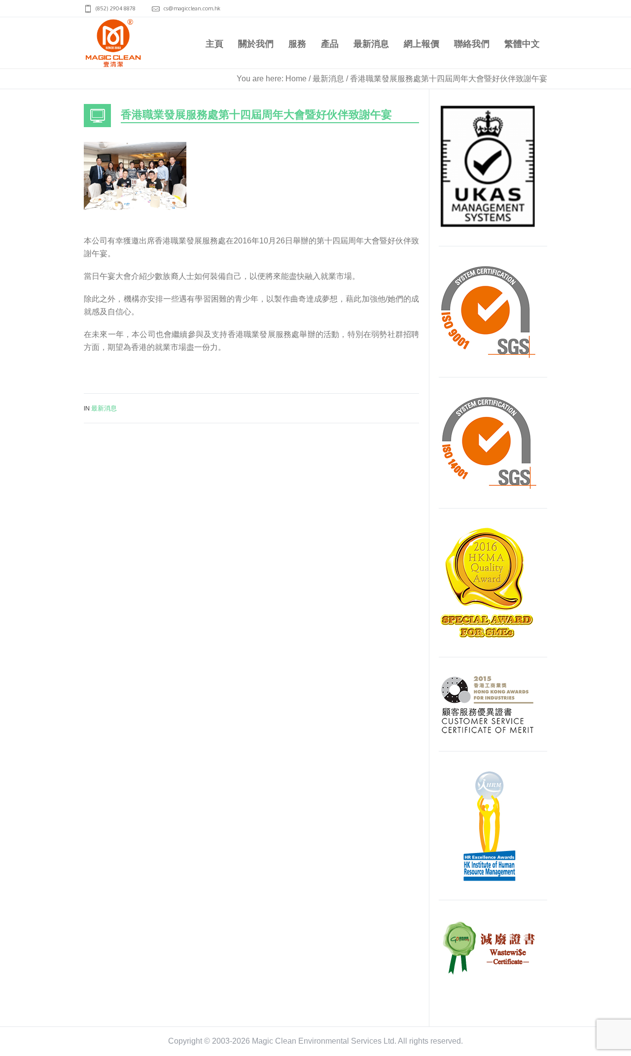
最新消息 (328, 78)
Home (296, 78)
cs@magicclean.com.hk (192, 8)
